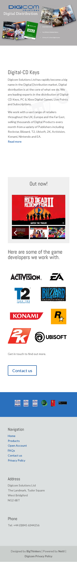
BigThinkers (33, 551)
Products (14, 441)
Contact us (22, 370)
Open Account (17, 445)
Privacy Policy (16, 460)
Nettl (61, 551)
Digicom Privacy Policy (38, 556)
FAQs (11, 450)
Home (11, 436)
